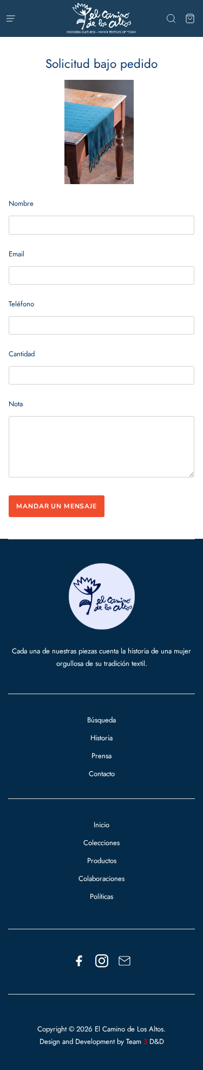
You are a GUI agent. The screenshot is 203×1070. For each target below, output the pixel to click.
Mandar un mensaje (56, 506)
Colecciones (101, 843)
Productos (101, 860)
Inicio (101, 825)
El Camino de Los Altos (129, 1029)
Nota (16, 404)
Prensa (101, 756)
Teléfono (21, 304)
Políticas (101, 896)
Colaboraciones (101, 878)
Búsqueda (101, 720)
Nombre (21, 203)
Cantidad (22, 354)
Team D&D (145, 1041)
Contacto (102, 774)
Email (16, 254)
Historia (101, 738)
